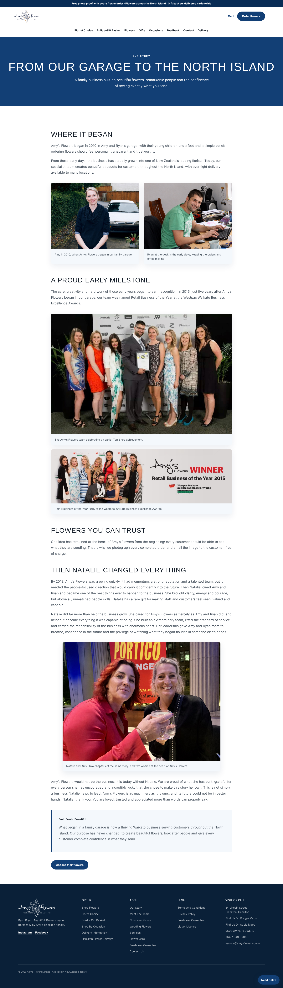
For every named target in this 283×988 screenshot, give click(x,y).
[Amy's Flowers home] (28, 16)
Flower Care (137, 938)
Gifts (142, 30)
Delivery (203, 30)
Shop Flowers (90, 907)
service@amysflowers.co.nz (242, 943)
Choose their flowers (70, 864)
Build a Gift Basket (109, 30)
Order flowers (251, 16)
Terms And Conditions (191, 907)
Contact (188, 30)
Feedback (173, 30)
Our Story (136, 907)
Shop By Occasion (93, 926)
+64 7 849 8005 (236, 936)
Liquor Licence (187, 926)
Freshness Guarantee (143, 945)
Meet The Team (139, 914)
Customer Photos (140, 920)
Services (135, 932)
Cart (231, 16)
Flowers (129, 30)
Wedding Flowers (140, 926)
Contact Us (137, 951)
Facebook (41, 932)
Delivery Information (94, 932)
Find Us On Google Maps (241, 918)
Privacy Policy (186, 914)
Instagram (25, 932)
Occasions (156, 30)
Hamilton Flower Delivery (97, 938)
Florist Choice (84, 30)
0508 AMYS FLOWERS (239, 930)
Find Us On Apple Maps (240, 924)
